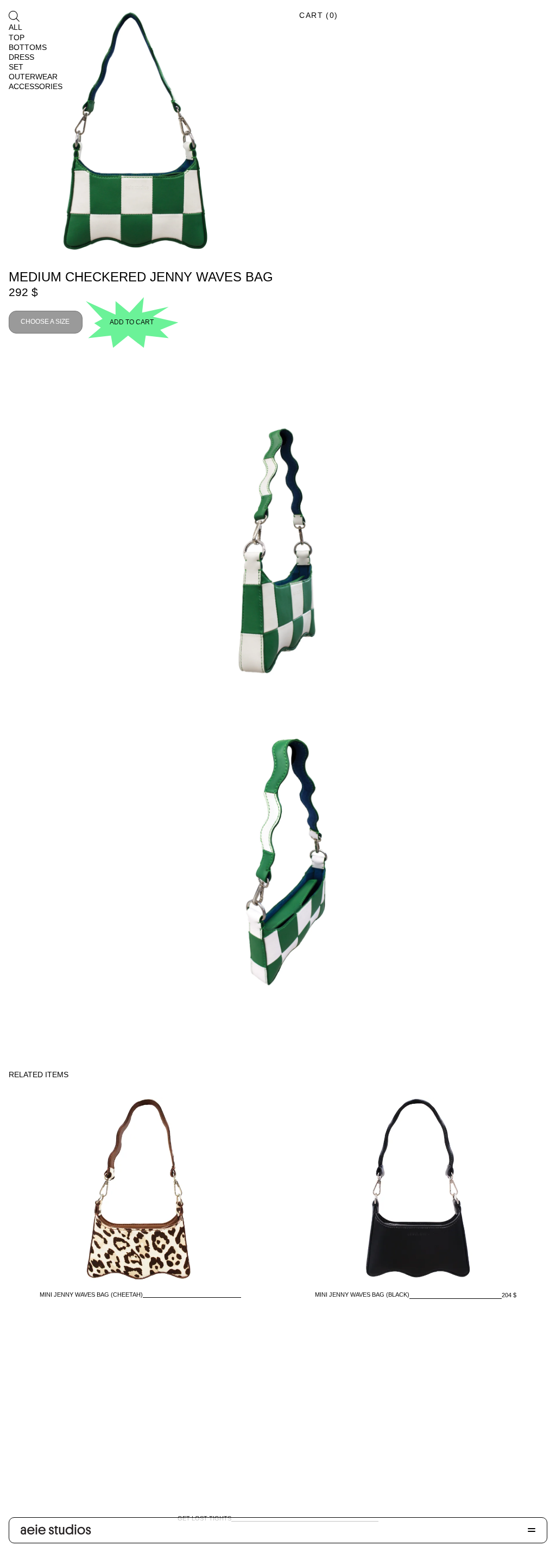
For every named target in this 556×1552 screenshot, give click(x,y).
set (16, 66)
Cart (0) (318, 15)
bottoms (28, 47)
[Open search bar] (14, 16)
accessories (35, 86)
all (15, 27)
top (16, 37)
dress (21, 57)
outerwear (33, 76)
